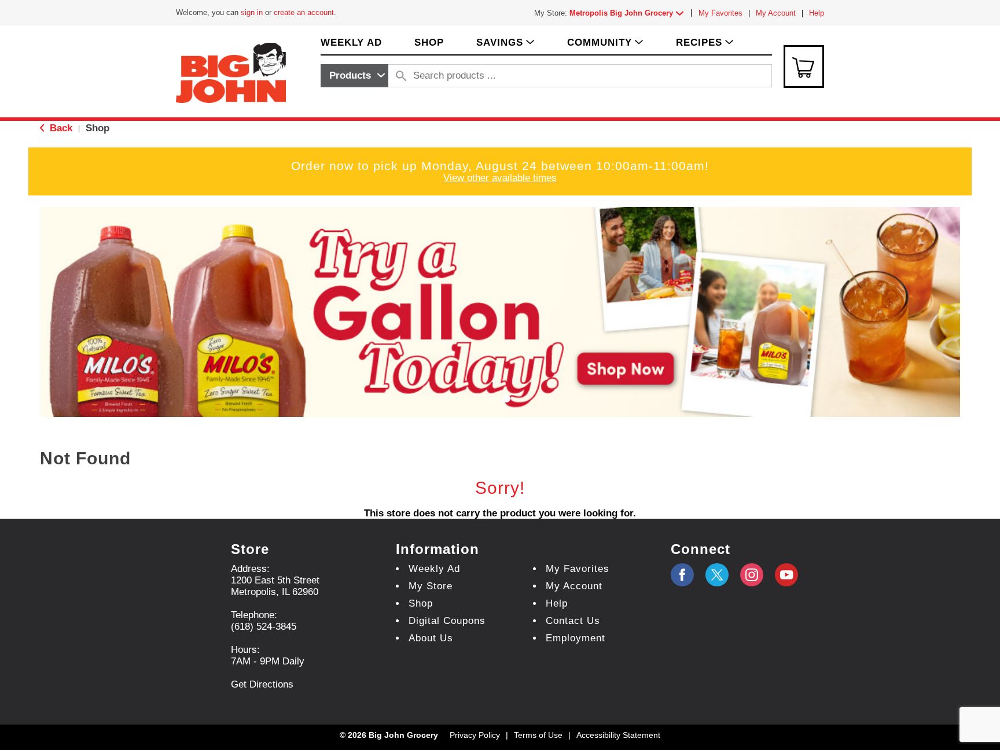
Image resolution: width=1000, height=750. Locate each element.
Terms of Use (538, 735)
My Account (776, 13)
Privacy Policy (475, 735)
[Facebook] (682, 574)
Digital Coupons (447, 620)
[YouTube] (751, 574)
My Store (431, 586)
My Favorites (720, 13)
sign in (252, 12)
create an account (304, 12)
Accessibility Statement (618, 735)
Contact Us (573, 620)
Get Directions (262, 684)
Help (816, 13)
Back (59, 128)
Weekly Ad (434, 568)
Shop (97, 128)
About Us (431, 638)
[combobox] (354, 75)
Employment (575, 638)
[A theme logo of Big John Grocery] (231, 71)
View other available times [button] (500, 177)
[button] (629, 13)
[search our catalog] (401, 75)
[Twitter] (717, 574)
